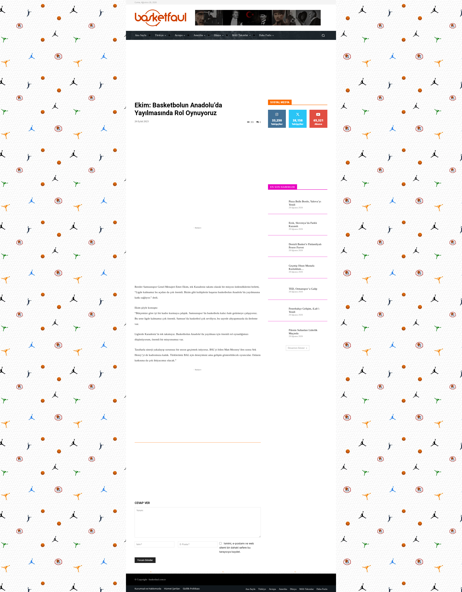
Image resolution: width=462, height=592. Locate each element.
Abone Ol (318, 111)
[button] (323, 35)
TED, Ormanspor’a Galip (303, 288)
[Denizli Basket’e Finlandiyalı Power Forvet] (277, 246)
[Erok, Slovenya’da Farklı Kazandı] (277, 225)
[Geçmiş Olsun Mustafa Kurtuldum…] (277, 268)
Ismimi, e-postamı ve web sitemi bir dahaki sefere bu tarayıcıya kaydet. (236, 547)
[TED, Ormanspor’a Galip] (277, 289)
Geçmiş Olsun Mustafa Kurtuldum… (301, 267)
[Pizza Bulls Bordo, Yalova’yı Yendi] (277, 203)
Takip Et (277, 111)
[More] (242, 432)
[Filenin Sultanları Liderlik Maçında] (277, 332)
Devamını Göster (296, 347)
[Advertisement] (231, 74)
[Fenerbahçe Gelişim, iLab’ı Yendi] (277, 310)
